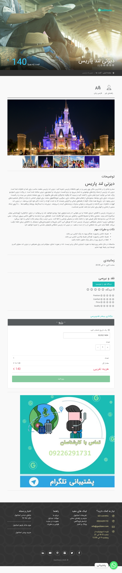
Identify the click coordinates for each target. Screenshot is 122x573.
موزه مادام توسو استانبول (22, 525)
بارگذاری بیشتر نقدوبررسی (101, 316)
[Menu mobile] (10, 11)
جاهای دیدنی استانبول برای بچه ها (23, 516)
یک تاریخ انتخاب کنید (98, 330)
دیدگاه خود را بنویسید (104, 284)
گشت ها (98, 73)
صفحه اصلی (107, 73)
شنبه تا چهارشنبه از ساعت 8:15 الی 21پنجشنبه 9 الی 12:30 (101, 534)
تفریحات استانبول (80, 515)
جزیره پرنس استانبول (23, 532)
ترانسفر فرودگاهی (80, 521)
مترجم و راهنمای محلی (78, 518)
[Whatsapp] (114, 565)
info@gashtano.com (100, 526)
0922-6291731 (103, 521)
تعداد (108, 342)
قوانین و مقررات (53, 524)
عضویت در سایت (52, 521)
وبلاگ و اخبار (82, 524)
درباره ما (56, 515)
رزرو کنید (61, 378)
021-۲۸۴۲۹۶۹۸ (103, 516)
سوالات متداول (53, 518)
